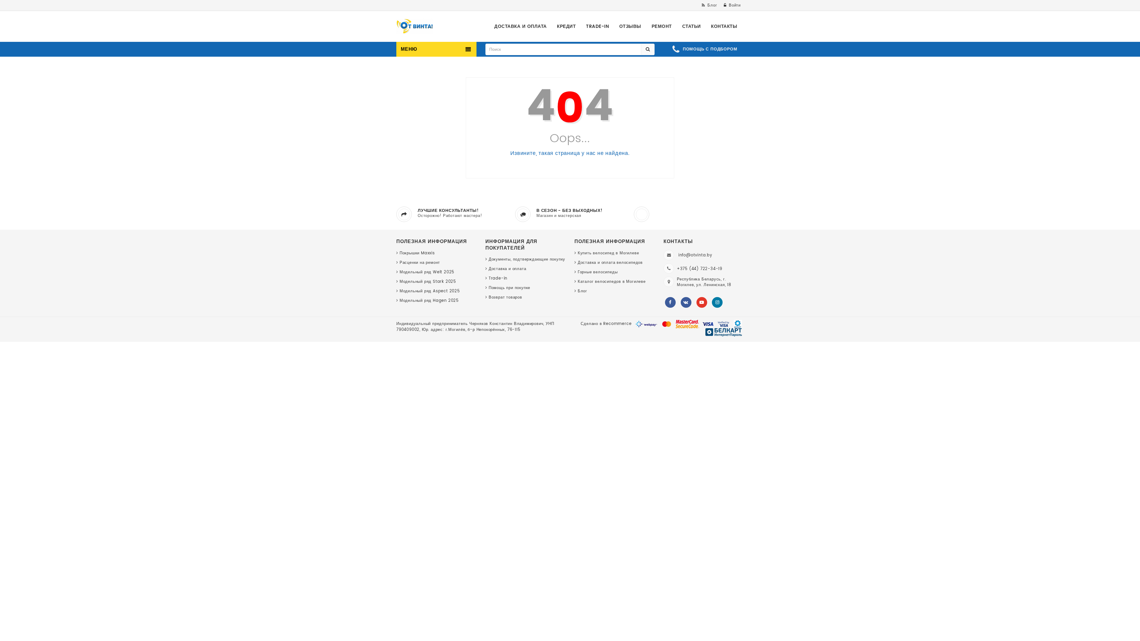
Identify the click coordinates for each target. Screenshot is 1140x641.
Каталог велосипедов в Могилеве (612, 282)
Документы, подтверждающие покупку (527, 259)
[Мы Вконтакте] (686, 302)
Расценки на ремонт (420, 263)
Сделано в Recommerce (606, 324)
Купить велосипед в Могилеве (608, 253)
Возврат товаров (505, 297)
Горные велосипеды (598, 272)
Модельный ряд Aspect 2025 (430, 291)
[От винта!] (414, 26)
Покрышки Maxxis (417, 253)
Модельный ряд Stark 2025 (428, 282)
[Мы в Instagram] (717, 302)
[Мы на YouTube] (701, 302)
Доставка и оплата (507, 269)
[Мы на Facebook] (670, 302)
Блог (582, 291)
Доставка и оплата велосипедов (610, 263)
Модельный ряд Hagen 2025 (429, 301)
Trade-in (498, 278)
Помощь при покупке (509, 288)
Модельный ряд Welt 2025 (427, 272)
